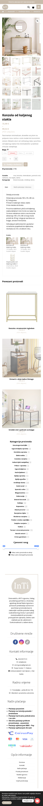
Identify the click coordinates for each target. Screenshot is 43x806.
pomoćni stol (36, 175)
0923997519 (22, 659)
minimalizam (27, 175)
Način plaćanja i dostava (22, 187)
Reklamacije (22, 778)
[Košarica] (33, 7)
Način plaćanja (22, 768)
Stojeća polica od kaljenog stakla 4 (12, 263)
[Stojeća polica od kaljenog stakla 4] (12, 257)
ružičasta (5, 178)
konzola (19, 175)
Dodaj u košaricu (14, 164)
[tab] (6, 187)
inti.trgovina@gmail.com (22, 665)
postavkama (32, 799)
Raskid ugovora (22, 775)
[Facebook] (15, 642)
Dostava (22, 762)
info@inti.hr (22, 662)
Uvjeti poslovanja (22, 781)
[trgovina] (5, 7)
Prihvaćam (7, 803)
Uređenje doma (29, 180)
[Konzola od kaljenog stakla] (12, 240)
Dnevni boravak (18, 180)
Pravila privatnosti (22, 771)
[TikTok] (27, 642)
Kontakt (22, 765)
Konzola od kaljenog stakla (11, 246)
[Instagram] (21, 642)
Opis (6, 187)
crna (14, 175)
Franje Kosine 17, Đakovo (22, 668)
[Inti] (3, 11)
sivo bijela (12, 178)
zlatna (18, 178)
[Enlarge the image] (37, 21)
